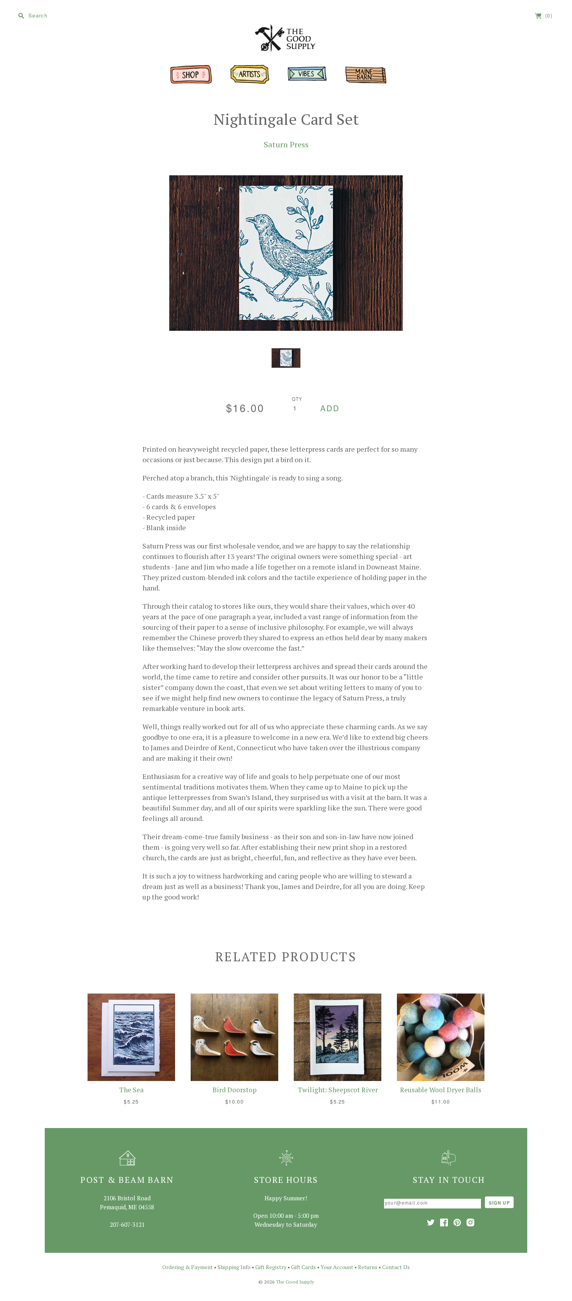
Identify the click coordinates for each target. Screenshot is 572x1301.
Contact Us (396, 1267)
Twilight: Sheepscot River (338, 1089)
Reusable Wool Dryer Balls (440, 1089)
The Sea (131, 1089)
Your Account (337, 1267)
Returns (367, 1267)
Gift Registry (270, 1267)
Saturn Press (286, 144)
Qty (297, 399)
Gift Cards (303, 1267)
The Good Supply (295, 1281)
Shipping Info (234, 1267)
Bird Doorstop (234, 1089)
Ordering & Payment (187, 1267)
